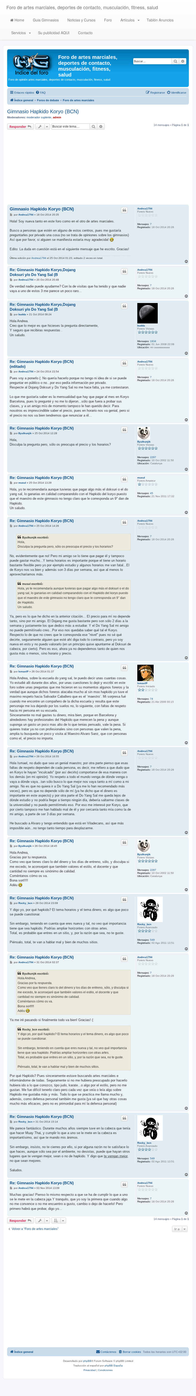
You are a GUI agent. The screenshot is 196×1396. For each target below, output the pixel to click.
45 (151, 493)
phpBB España (114, 1365)
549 (152, 939)
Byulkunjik (144, 441)
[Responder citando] (124, 210)
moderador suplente (39, 117)
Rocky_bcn (144, 924)
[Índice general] (33, 64)
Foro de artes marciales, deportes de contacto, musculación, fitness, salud (82, 7)
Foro (107, 19)
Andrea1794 (144, 208)
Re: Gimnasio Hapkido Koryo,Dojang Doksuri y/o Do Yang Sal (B (43, 272)
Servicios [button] (18, 32)
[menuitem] (40, 93)
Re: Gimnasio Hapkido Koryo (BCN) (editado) (42, 364)
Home (19, 19)
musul (141, 477)
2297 (153, 457)
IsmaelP (142, 683)
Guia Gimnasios (45, 19)
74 (151, 698)
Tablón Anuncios (160, 19)
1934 (153, 341)
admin (57, 117)
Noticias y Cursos (80, 19)
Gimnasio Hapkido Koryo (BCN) (43, 111)
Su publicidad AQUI (53, 32)
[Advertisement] (98, 168)
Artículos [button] (127, 19)
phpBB (87, 1361)
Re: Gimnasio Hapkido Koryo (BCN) (42, 428)
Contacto (85, 32)
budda (141, 325)
